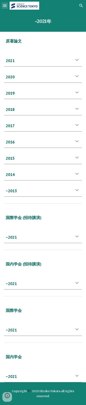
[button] (5, 5)
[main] (43, 21)
